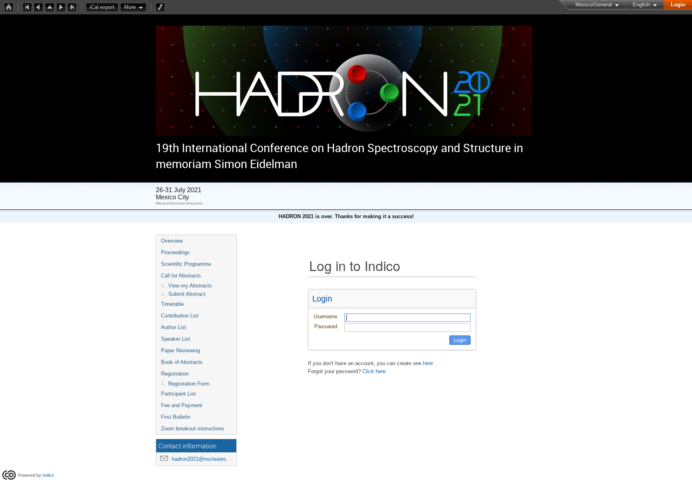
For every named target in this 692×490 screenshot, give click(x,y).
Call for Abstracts (181, 276)
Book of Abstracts (182, 362)
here (428, 363)
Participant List (178, 394)
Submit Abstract (186, 294)
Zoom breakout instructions (192, 429)
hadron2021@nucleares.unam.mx (210, 459)
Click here (374, 371)
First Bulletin (175, 417)
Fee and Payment (181, 405)
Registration (175, 374)
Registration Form (188, 384)
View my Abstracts (190, 286)
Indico (48, 475)
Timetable (172, 304)
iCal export (102, 7)
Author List (173, 327)
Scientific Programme (186, 264)
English (641, 5)
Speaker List (175, 339)
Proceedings (175, 252)
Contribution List (180, 316)
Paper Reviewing (180, 350)
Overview (172, 241)
